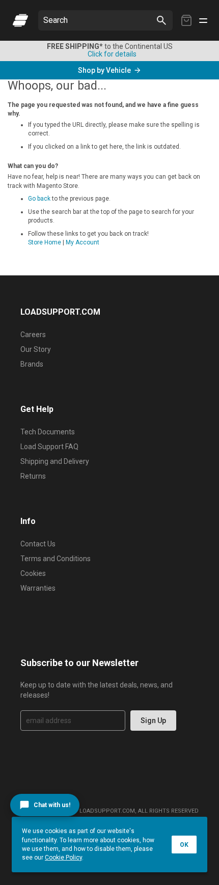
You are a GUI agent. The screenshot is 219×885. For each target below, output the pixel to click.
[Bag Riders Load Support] (20, 20)
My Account (82, 242)
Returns (33, 476)
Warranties (38, 588)
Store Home (44, 242)
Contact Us (38, 544)
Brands (31, 364)
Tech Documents (47, 432)
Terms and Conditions (55, 559)
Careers (33, 334)
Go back (39, 198)
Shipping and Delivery (54, 461)
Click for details (112, 54)
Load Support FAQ (49, 446)
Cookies (33, 573)
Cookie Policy (63, 857)
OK (184, 844)
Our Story (35, 349)
